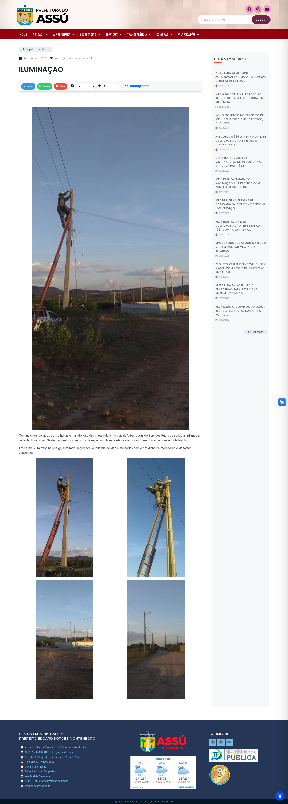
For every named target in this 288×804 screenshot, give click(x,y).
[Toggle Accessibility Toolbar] (280, 796)
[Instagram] (258, 9)
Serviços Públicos (88, 58)
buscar (261, 19)
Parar (62, 86)
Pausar (46, 86)
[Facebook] (249, 9)
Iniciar (30, 86)
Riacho (73, 58)
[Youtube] (267, 9)
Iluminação (61, 58)
